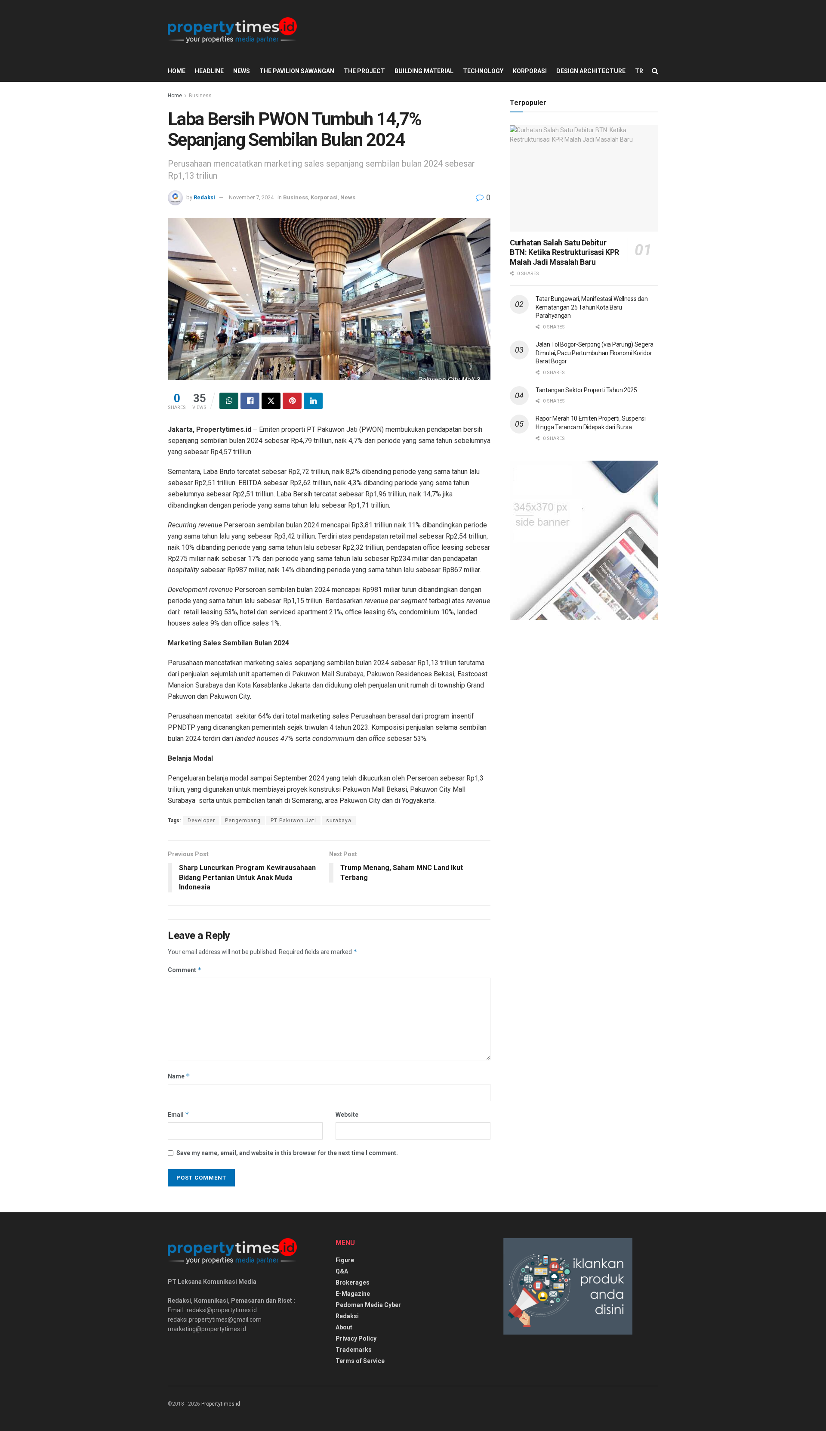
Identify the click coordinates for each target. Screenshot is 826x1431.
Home (176, 71)
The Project (364, 71)
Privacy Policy (356, 1338)
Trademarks (354, 1349)
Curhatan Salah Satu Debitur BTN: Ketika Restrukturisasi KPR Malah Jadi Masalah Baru (564, 252)
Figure (345, 1260)
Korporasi (530, 71)
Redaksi (204, 197)
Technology (483, 71)
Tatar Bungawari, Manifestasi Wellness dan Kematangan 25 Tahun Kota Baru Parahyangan (592, 307)
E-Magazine (353, 1293)
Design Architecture (591, 71)
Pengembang (243, 821)
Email (178, 1114)
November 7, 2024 (251, 197)
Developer (201, 821)
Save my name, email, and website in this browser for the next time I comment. (287, 1152)
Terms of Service (360, 1360)
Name (179, 1076)
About (344, 1327)
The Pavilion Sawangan (296, 71)
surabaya (338, 821)
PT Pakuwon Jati (293, 821)
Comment (185, 970)
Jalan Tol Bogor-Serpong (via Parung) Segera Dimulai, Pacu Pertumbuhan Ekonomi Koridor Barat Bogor (594, 353)
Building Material (424, 71)
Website (347, 1114)
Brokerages (353, 1282)
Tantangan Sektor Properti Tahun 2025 (586, 390)
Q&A (342, 1271)
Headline (209, 71)
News (241, 71)
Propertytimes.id (220, 1404)
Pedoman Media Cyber (368, 1304)
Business (200, 96)
